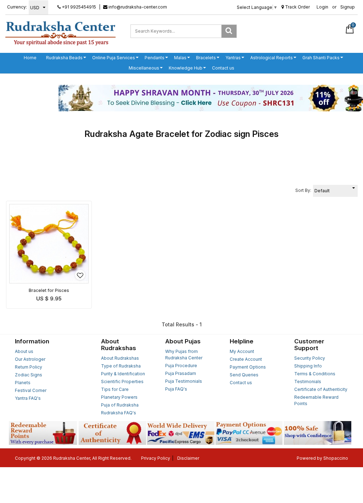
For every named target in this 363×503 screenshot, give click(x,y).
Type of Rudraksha (121, 366)
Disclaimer (188, 458)
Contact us (223, 68)
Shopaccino (335, 458)
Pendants (154, 57)
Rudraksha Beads (64, 57)
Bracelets (206, 57)
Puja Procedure (181, 365)
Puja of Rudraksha (120, 405)
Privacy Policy (155, 458)
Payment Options (248, 367)
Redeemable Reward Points (316, 400)
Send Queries (244, 374)
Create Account (246, 359)
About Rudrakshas (120, 358)
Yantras (233, 57)
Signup (347, 7)
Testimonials (307, 381)
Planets (22, 382)
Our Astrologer (30, 359)
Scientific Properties (122, 381)
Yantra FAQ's (28, 398)
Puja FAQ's (176, 389)
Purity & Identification (123, 373)
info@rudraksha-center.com (137, 7)
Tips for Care (115, 389)
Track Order (297, 7)
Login (322, 7)
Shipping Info (308, 366)
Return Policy (28, 367)
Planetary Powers (119, 397)
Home (30, 57)
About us (24, 351)
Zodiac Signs (28, 374)
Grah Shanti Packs (321, 57)
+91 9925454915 (78, 7)
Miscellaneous (144, 68)
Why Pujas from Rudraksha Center (183, 354)
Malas (180, 57)
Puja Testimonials (183, 381)
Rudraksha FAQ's (118, 412)
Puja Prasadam (180, 373)
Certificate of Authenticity (320, 389)
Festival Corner (30, 390)
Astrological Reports (271, 57)
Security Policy (309, 358)
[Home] (60, 33)
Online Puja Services (113, 57)
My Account (242, 351)
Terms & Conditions (314, 373)
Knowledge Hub (185, 68)
